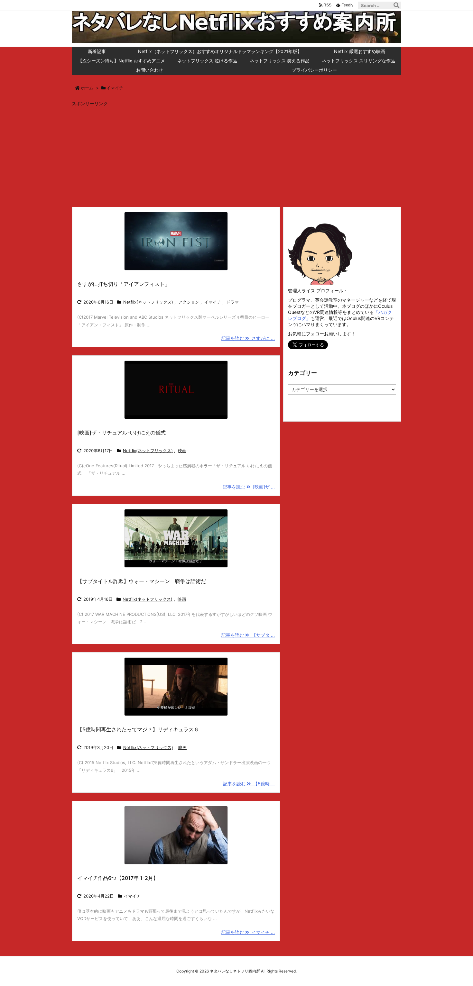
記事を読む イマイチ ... (248, 932)
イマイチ (212, 302)
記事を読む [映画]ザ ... (249, 486)
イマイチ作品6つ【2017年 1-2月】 (117, 878)
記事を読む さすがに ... (248, 338)
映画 (182, 450)
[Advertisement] (236, 155)
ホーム (87, 87)
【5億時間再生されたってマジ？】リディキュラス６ (138, 729)
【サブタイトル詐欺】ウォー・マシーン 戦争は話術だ (141, 581)
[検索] (396, 5)
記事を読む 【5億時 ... (249, 783)
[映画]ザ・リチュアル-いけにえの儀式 (121, 432)
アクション (188, 302)
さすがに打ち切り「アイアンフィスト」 (123, 284)
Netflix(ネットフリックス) (148, 302)
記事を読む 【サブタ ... (248, 635)
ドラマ (232, 302)
